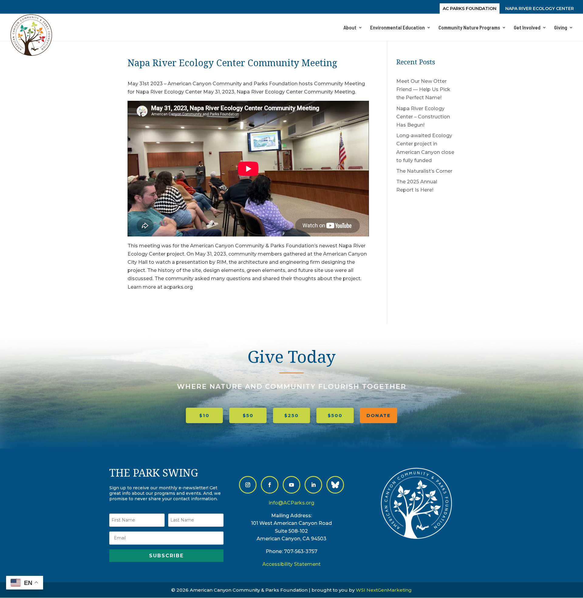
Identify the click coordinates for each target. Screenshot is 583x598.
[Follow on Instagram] (248, 485)
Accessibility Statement (291, 564)
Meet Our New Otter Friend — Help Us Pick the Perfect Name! (423, 89)
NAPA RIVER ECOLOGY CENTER (539, 8)
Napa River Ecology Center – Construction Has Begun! (423, 117)
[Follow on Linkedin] (313, 485)
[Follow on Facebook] (269, 485)
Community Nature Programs (469, 27)
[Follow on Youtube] (291, 485)
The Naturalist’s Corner (424, 171)
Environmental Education (397, 27)
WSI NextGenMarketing (384, 590)
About (349, 27)
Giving (560, 27)
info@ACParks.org (291, 503)
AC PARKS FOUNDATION (469, 8)
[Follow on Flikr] (335, 485)
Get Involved (527, 27)
